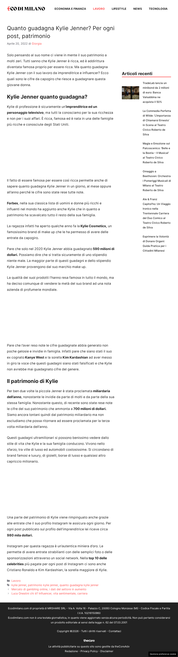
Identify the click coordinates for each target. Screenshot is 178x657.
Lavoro (99, 8)
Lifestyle (119, 8)
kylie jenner (18, 585)
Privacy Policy (89, 651)
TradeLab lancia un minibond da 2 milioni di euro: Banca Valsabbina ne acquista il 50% (156, 92)
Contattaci (115, 631)
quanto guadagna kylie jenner (79, 585)
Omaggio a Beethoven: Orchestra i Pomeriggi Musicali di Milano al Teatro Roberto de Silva (157, 181)
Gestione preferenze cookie (163, 654)
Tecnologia (158, 8)
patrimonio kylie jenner (43, 585)
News (137, 8)
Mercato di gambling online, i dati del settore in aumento (48, 589)
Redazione (71, 651)
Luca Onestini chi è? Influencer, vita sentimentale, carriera (49, 593)
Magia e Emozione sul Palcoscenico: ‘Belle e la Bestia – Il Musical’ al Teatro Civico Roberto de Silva (156, 153)
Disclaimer (106, 651)
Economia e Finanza (70, 8)
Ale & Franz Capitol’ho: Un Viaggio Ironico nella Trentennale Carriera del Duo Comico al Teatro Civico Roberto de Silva (157, 213)
